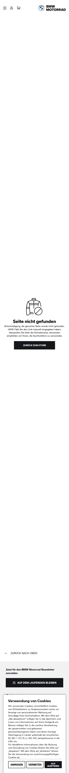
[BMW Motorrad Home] (52, 8)
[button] (4, 8)
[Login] (11, 7)
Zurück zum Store (34, 345)
